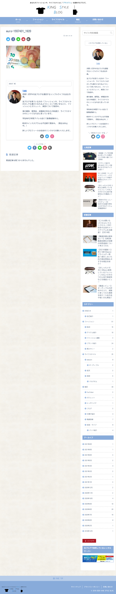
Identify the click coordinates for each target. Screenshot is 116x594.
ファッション (99, 321)
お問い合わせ (108, 587)
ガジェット (100, 397)
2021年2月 (99, 477)
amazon (100, 360)
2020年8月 (99, 509)
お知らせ (99, 311)
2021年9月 (99, 444)
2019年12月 (99, 531)
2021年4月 (99, 466)
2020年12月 (99, 487)
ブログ (100, 408)
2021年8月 (99, 449)
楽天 (100, 370)
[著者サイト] (42, 136)
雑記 (99, 387)
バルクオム (101, 381)
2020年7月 (99, 515)
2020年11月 (99, 493)
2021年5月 (99, 460)
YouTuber (100, 392)
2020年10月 (99, 498)
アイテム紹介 (100, 332)
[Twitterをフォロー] (47, 136)
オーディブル (101, 365)
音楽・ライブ (100, 425)
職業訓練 (100, 419)
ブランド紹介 (100, 343)
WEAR (100, 327)
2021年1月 (99, 482)
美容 (100, 376)
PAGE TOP (59, 578)
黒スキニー (100, 349)
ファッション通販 (100, 338)
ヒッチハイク (100, 403)
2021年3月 (99, 471)
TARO (24, 91)
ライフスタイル (99, 354)
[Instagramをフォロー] (52, 136)
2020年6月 (99, 520)
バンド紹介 (101, 430)
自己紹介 (100, 316)
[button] (111, 33)
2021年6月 (99, 455)
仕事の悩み (100, 414)
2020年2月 (99, 525)
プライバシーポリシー (92, 587)
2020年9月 (99, 504)
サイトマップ (76, 587)
